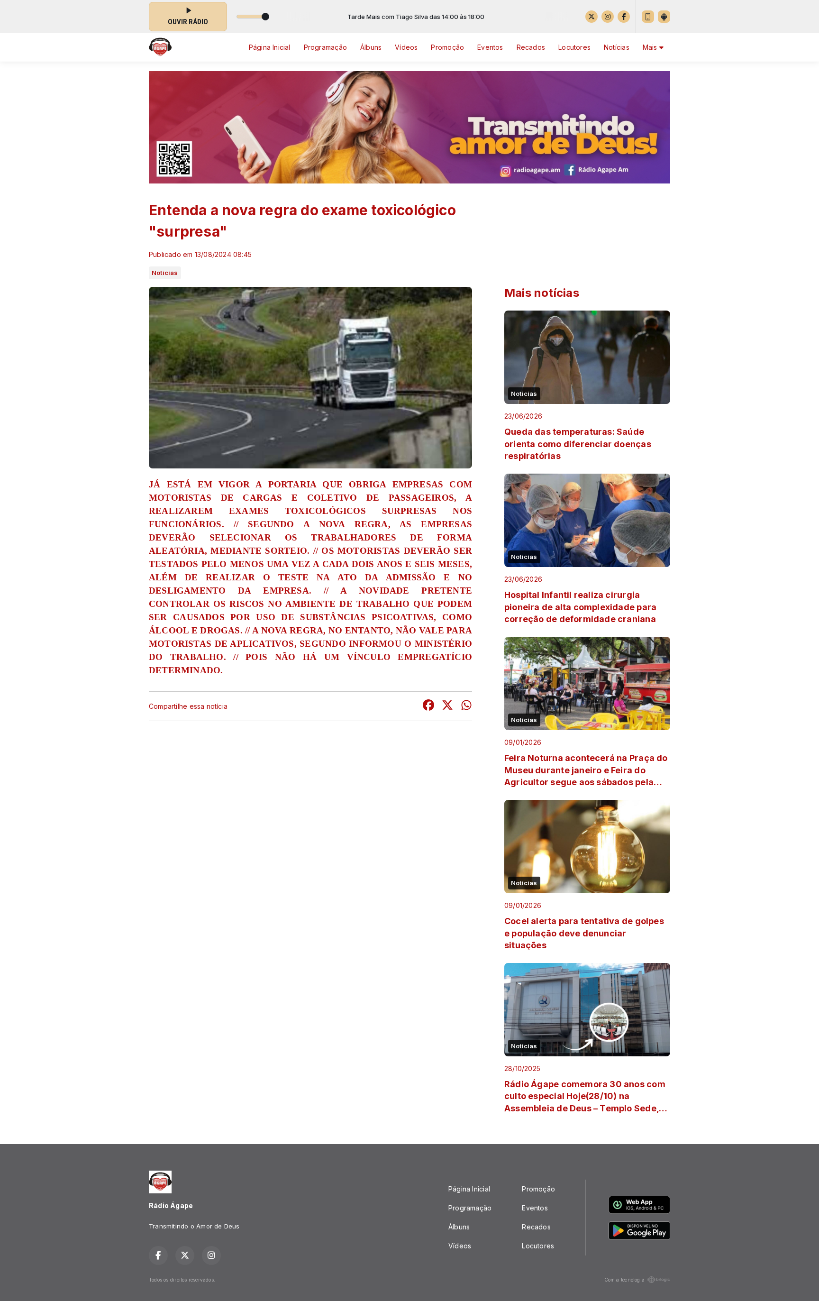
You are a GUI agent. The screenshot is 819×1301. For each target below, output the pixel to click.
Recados (531, 47)
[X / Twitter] (591, 16)
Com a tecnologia (624, 1280)
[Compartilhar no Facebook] (428, 706)
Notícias (616, 47)
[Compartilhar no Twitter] (447, 706)
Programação (325, 47)
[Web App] (648, 16)
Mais (651, 47)
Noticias (165, 272)
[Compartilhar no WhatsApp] (466, 706)
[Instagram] (607, 16)
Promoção (447, 47)
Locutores (574, 47)
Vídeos (406, 47)
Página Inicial (270, 47)
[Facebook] (624, 16)
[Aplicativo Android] (664, 16)
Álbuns (371, 47)
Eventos (490, 47)
